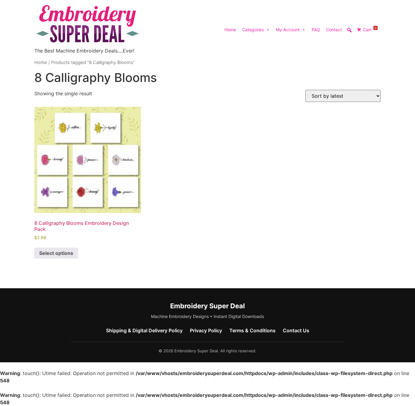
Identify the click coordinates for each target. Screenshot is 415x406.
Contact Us (296, 330)
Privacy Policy (206, 330)
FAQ (316, 29)
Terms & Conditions (252, 330)
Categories (253, 29)
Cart (369, 29)
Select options (56, 253)
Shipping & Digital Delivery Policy (144, 330)
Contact (334, 29)
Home (230, 29)
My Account (288, 29)
